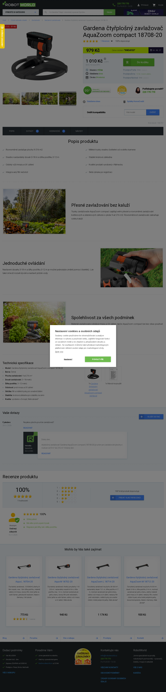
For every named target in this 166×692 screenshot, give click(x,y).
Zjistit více (59, 352)
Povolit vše (97, 359)
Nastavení (68, 359)
